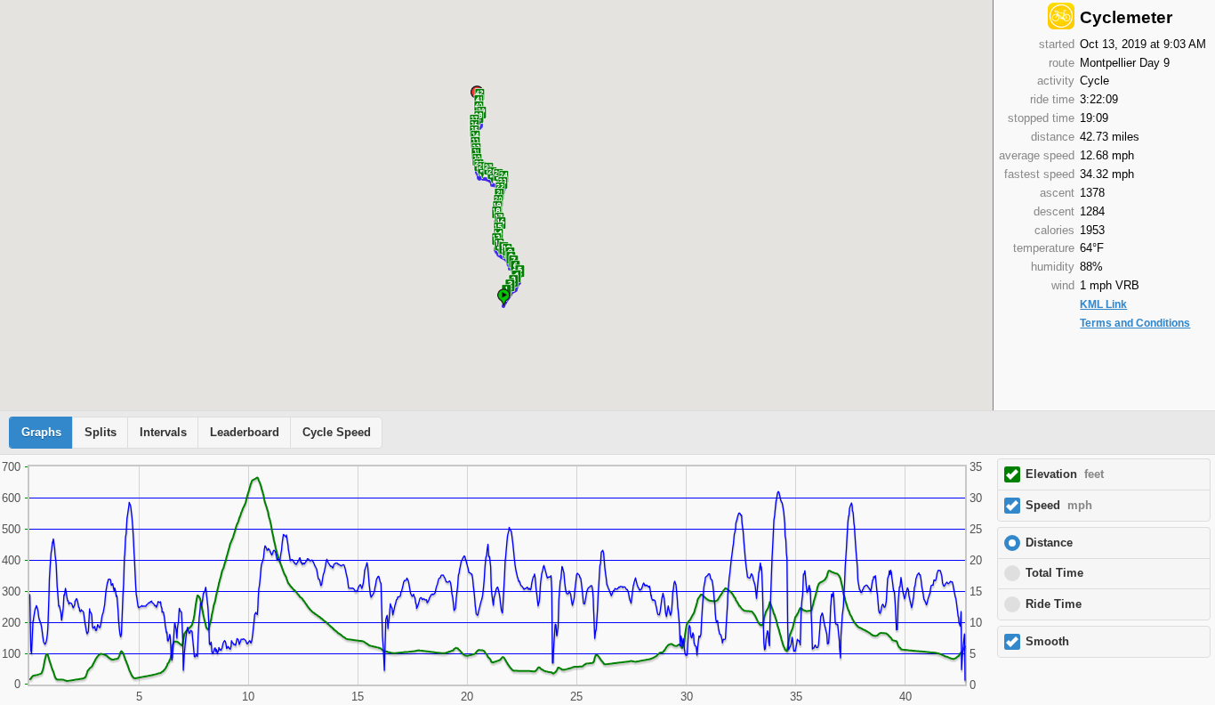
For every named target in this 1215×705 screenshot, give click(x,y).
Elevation (1065, 474)
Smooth (1047, 642)
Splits (100, 432)
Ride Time (1054, 604)
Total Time (1054, 573)
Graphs (41, 432)
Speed (1059, 505)
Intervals (163, 432)
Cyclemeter (1126, 17)
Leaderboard (244, 432)
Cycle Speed (336, 432)
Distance (1049, 543)
